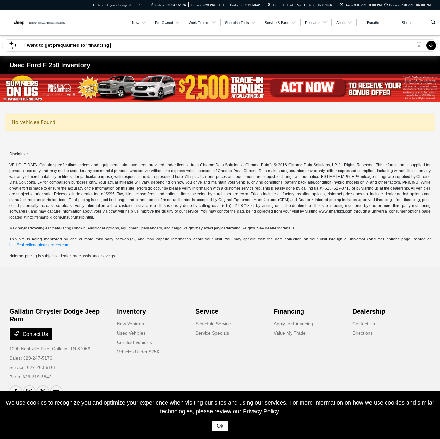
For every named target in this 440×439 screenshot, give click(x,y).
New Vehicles (130, 323)
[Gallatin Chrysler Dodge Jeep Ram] (38, 22)
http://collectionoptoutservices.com (39, 245)
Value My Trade (290, 333)
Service (207, 311)
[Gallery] (220, 88)
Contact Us (34, 334)
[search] (433, 22)
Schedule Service (213, 323)
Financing (289, 311)
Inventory (131, 311)
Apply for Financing (293, 323)
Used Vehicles (131, 333)
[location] (269, 5)
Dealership (368, 311)
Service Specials (212, 333)
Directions (362, 333)
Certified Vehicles (134, 342)
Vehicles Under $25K (138, 351)
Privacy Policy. (261, 411)
